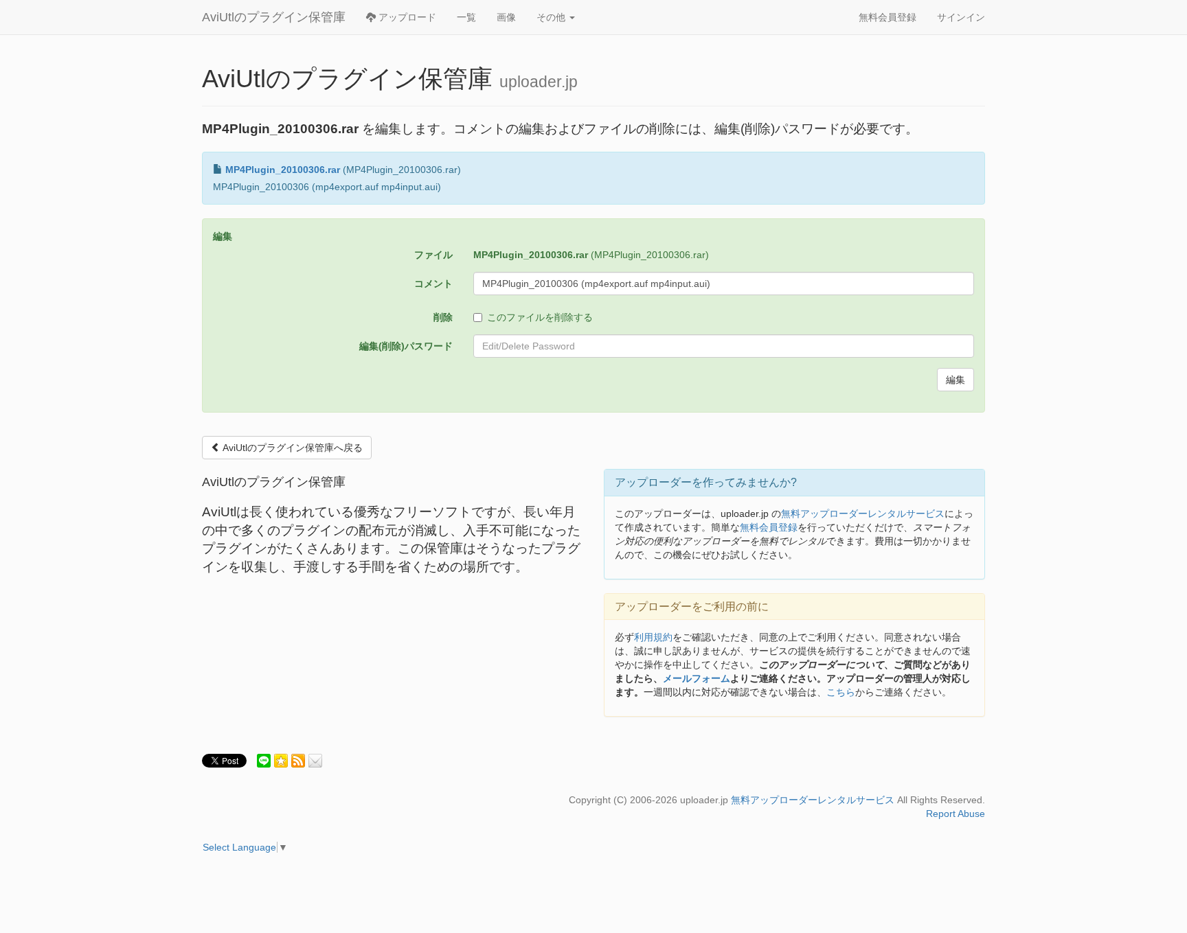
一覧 (466, 17)
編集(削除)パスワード (406, 346)
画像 (506, 17)
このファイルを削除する (540, 317)
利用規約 (653, 637)
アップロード (406, 17)
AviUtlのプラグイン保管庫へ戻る (292, 447)
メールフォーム (696, 678)
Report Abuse (955, 813)
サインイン (961, 17)
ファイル (433, 254)
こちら (840, 692)
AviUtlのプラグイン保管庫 (274, 17)
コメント (433, 283)
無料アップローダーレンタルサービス (863, 513)
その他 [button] (552, 17)
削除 (443, 317)
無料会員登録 (887, 17)
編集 (955, 379)
